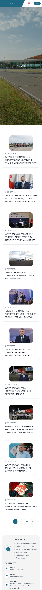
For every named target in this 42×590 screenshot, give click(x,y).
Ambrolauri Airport (23, 555)
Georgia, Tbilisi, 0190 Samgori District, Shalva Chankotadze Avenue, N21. (22, 586)
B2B (37, 3)
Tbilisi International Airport (26, 544)
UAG (11, 3)
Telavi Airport (21, 558)
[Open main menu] (5, 3)
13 (27, 521)
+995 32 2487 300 (17, 569)
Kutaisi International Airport (26, 546)
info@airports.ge (16, 577)
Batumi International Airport (27, 549)
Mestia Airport (21, 552)
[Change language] (29, 3)
